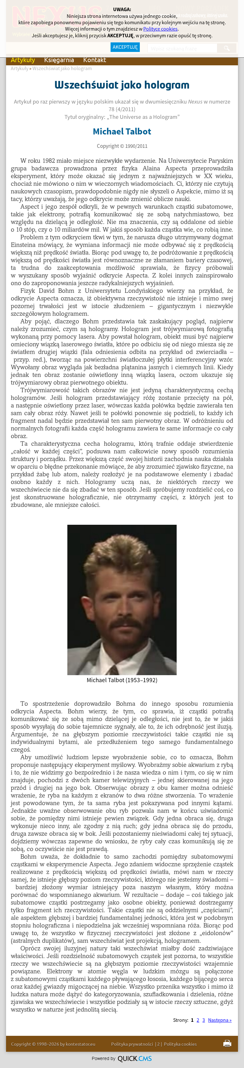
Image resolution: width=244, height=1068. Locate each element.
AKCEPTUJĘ (125, 47)
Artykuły (23, 59)
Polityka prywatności (132, 1044)
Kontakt (94, 59)
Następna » (220, 1020)
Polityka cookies (180, 1044)
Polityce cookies (160, 29)
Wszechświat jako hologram (62, 68)
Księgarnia (59, 59)
